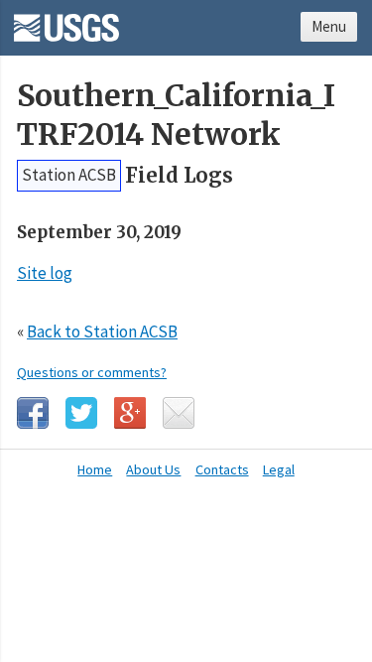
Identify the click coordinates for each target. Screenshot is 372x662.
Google (130, 413)
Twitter (81, 413)
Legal (279, 469)
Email (178, 413)
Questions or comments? (92, 372)
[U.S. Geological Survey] (66, 21)
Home (94, 469)
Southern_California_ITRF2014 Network (176, 115)
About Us (153, 469)
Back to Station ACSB (102, 331)
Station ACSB (69, 175)
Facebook (33, 413)
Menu (328, 26)
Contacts (222, 469)
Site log (44, 273)
